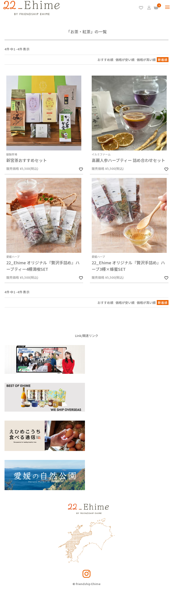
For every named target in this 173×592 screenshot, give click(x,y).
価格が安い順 (125, 59)
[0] (156, 7)
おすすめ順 (105, 59)
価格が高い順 (146, 59)
